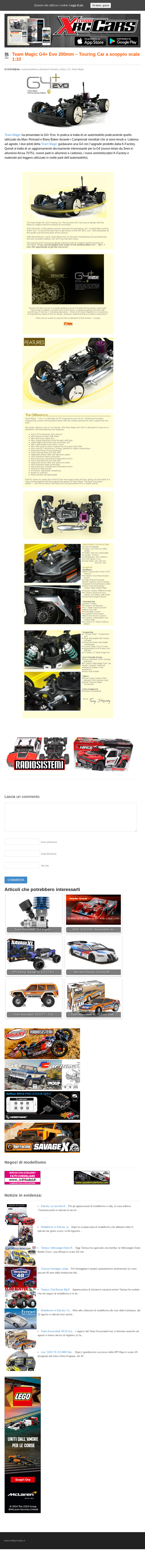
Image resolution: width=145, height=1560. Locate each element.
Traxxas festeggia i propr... (55, 1268)
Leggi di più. (76, 5)
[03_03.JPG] (72, 715)
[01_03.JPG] (72, 247)
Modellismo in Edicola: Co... (56, 1310)
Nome (49, 842)
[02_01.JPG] (72, 407)
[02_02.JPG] (72, 485)
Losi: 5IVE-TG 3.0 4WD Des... (57, 1352)
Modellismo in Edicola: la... (56, 1227)
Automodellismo (30, 69)
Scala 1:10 (64, 69)
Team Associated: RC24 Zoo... (58, 1331)
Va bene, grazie (100, 5)
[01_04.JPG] (72, 331)
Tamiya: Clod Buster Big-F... (56, 1289)
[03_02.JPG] (72, 623)
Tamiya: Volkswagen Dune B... (58, 1247)
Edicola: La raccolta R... (54, 1206)
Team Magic (78, 69)
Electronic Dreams (48, 69)
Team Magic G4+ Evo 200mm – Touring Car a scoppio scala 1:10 (76, 57)
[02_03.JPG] (73, 537)
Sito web (45, 865)
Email (48, 854)
